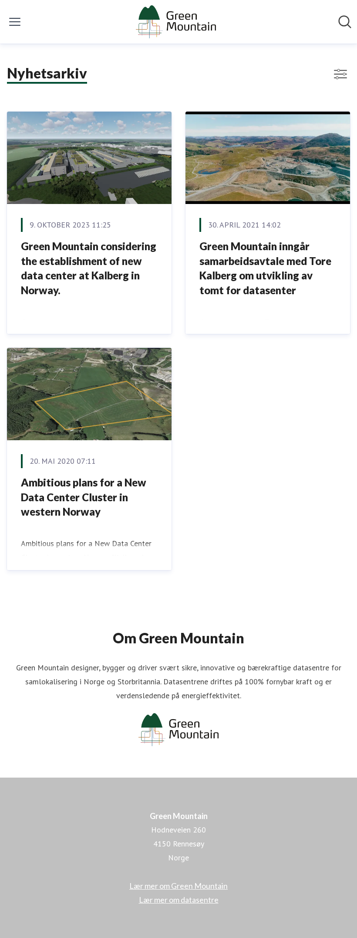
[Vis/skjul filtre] (340, 74)
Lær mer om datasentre (179, 899)
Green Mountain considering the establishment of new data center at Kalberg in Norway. (88, 268)
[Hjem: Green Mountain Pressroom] (176, 21)
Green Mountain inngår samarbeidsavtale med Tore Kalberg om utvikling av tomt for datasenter (265, 268)
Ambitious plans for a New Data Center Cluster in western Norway (83, 497)
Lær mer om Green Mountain (178, 885)
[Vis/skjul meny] (14, 21)
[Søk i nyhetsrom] (345, 22)
